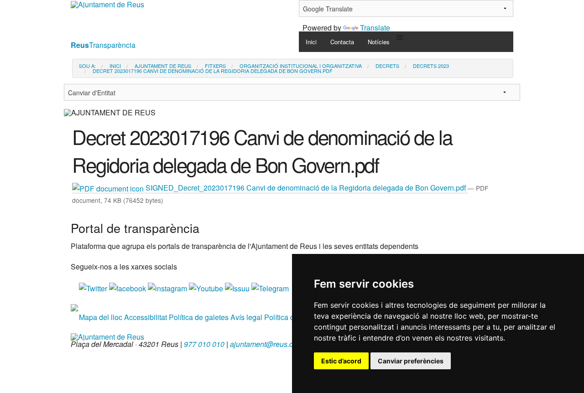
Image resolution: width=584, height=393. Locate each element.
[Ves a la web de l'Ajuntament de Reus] (107, 336)
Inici (311, 41)
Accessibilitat (145, 317)
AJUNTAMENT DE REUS (163, 65)
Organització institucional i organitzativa (301, 65)
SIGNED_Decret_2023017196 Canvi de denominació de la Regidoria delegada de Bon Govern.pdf (306, 187)
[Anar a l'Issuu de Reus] (238, 287)
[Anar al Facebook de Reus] (128, 287)
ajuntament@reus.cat (264, 344)
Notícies (379, 41)
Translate (375, 27)
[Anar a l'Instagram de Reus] (168, 287)
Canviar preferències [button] (410, 361)
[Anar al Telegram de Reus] (270, 287)
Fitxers (215, 65)
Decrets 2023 (431, 65)
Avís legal (246, 317)
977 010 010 (204, 344)
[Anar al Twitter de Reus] (94, 287)
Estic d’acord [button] (341, 361)
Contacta (342, 41)
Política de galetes (199, 317)
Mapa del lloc (100, 317)
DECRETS (387, 65)
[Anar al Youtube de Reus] (207, 287)
